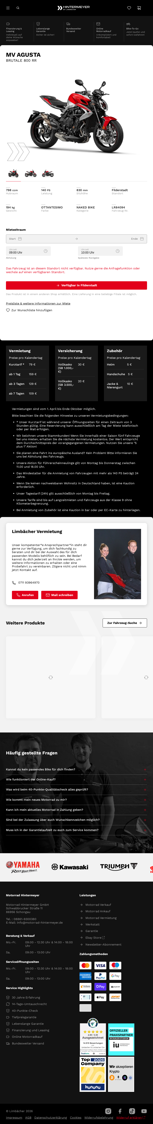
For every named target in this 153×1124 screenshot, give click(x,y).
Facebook (120, 1111)
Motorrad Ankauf (97, 911)
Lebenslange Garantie (28, 1023)
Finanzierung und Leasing (30, 1030)
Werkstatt (92, 924)
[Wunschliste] (129, 8)
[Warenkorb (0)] (139, 8)
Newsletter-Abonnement (103, 944)
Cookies (75, 1117)
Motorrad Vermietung (101, 918)
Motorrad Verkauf (98, 904)
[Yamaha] (23, 867)
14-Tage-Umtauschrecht (29, 1004)
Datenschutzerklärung (50, 1117)
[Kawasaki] (69, 867)
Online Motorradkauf (27, 1036)
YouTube (144, 1111)
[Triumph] (119, 867)
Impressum (14, 1117)
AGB (28, 1117)
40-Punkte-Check (25, 1010)
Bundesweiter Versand (28, 1043)
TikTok (132, 1111)
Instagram (108, 1111)
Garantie (91, 931)
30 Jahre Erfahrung (26, 997)
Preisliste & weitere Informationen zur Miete (38, 303)
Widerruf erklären (129, 1117)
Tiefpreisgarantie (24, 1017)
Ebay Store (93, 937)
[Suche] (18, 8)
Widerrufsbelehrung (98, 1117)
